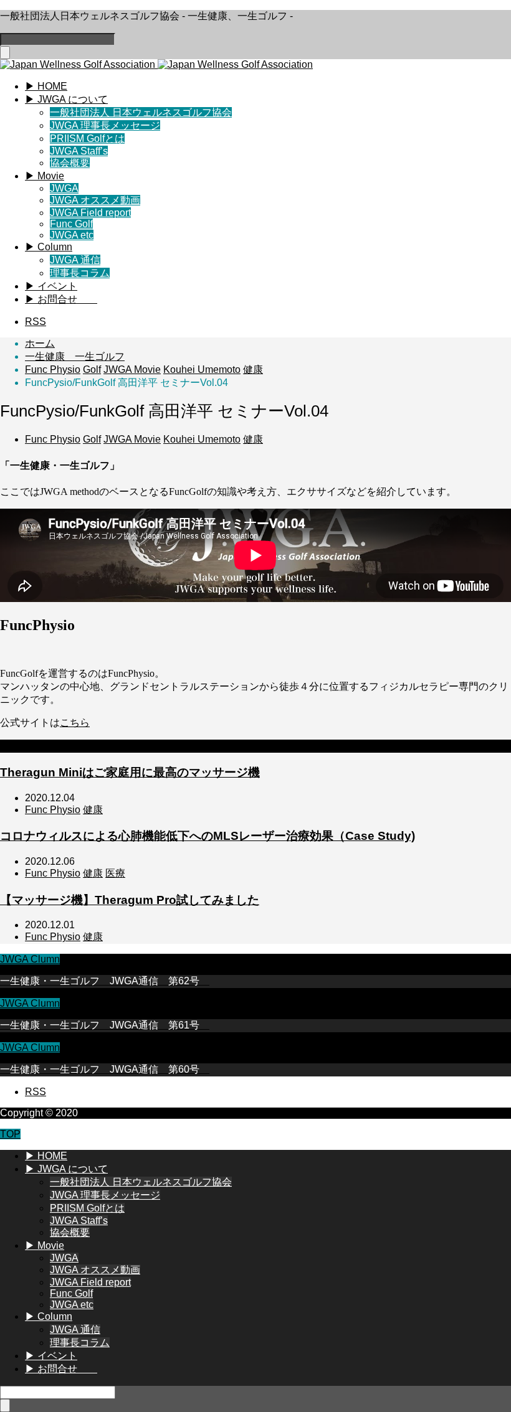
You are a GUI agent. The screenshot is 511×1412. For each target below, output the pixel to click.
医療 (115, 873)
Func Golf (71, 224)
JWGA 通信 (75, 260)
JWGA (64, 188)
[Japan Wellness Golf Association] (156, 64)
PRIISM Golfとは (87, 138)
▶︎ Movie (44, 176)
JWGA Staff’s (79, 151)
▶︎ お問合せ (61, 299)
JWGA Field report (90, 212)
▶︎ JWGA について (66, 99)
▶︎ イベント (51, 286)
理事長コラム (80, 273)
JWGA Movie (132, 439)
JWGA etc (71, 235)
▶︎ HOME (46, 86)
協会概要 (70, 163)
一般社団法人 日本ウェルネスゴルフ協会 (141, 112)
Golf (92, 439)
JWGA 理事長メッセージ (105, 125)
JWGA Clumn (30, 959)
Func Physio (52, 439)
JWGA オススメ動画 (95, 200)
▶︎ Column (48, 247)
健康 (253, 439)
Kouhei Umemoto (202, 439)
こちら (75, 722)
